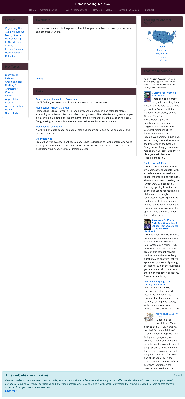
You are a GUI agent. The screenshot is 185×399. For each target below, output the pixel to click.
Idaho (162, 46)
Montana (162, 50)
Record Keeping (13, 52)
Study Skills (11, 74)
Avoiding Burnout (14, 31)
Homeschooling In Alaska (92, 4)
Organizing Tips (13, 28)
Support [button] (149, 9)
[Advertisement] (85, 55)
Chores (9, 45)
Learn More (11, 390)
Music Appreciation (12, 97)
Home (32, 9)
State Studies (12, 113)
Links (40, 78)
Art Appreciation (14, 106)
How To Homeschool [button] (75, 9)
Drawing (9, 102)
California (162, 60)
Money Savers (13, 35)
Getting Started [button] (48, 9)
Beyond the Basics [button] (129, 9)
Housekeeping (13, 38)
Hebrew (9, 78)
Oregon (162, 57)
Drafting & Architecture (12, 87)
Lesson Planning (14, 49)
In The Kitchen (13, 42)
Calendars (10, 56)
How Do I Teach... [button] (102, 9)
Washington (162, 53)
